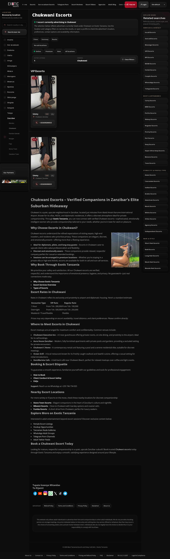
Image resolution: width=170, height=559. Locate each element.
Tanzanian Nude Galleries (44, 430)
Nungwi (11, 139)
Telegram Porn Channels (44, 436)
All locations (70, 51)
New (59, 51)
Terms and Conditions (65, 506)
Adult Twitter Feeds (41, 439)
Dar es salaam (13, 45)
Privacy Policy (82, 506)
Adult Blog (112, 5)
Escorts (32, 5)
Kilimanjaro (12, 66)
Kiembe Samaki (14, 133)
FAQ (101, 555)
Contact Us (123, 5)
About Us (107, 506)
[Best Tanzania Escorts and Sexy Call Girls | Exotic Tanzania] (13, 4)
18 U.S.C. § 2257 (122, 555)
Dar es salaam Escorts (46, 5)
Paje (10, 144)
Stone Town (13, 149)
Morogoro (11, 76)
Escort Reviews (77, 5)
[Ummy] (43, 93)
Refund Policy (48, 506)
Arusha (10, 40)
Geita (9, 55)
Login (144, 4)
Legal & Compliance (138, 555)
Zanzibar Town (14, 154)
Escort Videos (91, 5)
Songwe (10, 108)
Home (24, 5)
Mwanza (10, 82)
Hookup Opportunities (43, 427)
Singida (10, 103)
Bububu (11, 123)
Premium (49, 51)
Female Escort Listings (43, 424)
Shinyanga (11, 97)
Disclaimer (95, 506)
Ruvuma (10, 92)
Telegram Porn (63, 5)
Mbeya (10, 71)
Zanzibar (11, 118)
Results (54, 39)
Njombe (10, 87)
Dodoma (10, 50)
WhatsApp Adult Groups (44, 433)
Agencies (102, 5)
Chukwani (12, 128)
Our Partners (8, 173)
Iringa (9, 61)
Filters (36, 39)
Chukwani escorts (123, 449)
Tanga (10, 113)
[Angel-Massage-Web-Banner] (14, 182)
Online (38, 51)
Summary (45, 39)
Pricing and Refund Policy (87, 555)
